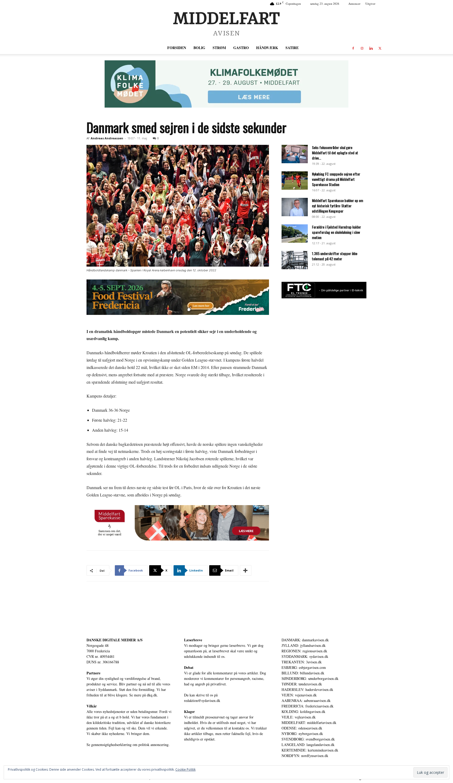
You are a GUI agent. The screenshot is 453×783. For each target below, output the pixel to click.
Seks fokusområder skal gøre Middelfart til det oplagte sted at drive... (335, 153)
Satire (292, 47)
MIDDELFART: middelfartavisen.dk (309, 722)
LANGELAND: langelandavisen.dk (308, 744)
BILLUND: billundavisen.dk (303, 672)
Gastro (241, 47)
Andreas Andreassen (107, 138)
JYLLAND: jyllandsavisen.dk (304, 645)
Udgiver (370, 4)
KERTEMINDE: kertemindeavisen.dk (310, 750)
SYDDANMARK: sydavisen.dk (305, 656)
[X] (380, 47)
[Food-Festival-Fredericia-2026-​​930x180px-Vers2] (178, 297)
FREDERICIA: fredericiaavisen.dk (307, 705)
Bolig (199, 47)
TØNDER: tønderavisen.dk (302, 683)
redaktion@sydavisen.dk (202, 700)
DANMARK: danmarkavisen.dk (305, 639)
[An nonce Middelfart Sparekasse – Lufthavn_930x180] (178, 523)
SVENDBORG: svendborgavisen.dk (308, 739)
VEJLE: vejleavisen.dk (299, 717)
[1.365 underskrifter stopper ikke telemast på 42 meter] (295, 260)
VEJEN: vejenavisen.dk (299, 694)
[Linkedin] (371, 47)
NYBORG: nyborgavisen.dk (302, 733)
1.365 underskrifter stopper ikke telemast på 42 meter (334, 256)
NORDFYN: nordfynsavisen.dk (305, 755)
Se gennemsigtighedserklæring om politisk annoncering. (128, 744)
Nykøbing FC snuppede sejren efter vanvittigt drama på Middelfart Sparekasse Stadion (336, 179)
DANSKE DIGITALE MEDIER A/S (115, 640)
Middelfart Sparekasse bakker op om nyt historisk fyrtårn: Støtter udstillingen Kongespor (337, 206)
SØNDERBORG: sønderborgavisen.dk (310, 678)
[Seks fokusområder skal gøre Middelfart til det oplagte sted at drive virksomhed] (295, 154)
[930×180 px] (226, 84)
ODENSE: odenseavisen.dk (302, 728)
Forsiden (176, 47)
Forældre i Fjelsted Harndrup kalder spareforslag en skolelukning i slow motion (336, 232)
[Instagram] (362, 47)
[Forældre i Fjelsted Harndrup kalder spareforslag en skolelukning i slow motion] (295, 233)
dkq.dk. (152, 694)
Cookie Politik (185, 769)
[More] (245, 570)
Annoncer (354, 4)
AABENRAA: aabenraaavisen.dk (306, 700)
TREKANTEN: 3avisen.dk (302, 661)
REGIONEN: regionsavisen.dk (304, 650)
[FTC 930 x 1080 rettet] (324, 296)
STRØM (219, 47)
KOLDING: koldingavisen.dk (303, 711)
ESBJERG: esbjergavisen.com (304, 667)
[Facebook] (353, 47)
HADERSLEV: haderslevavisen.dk (307, 689)
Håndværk (267, 47)
